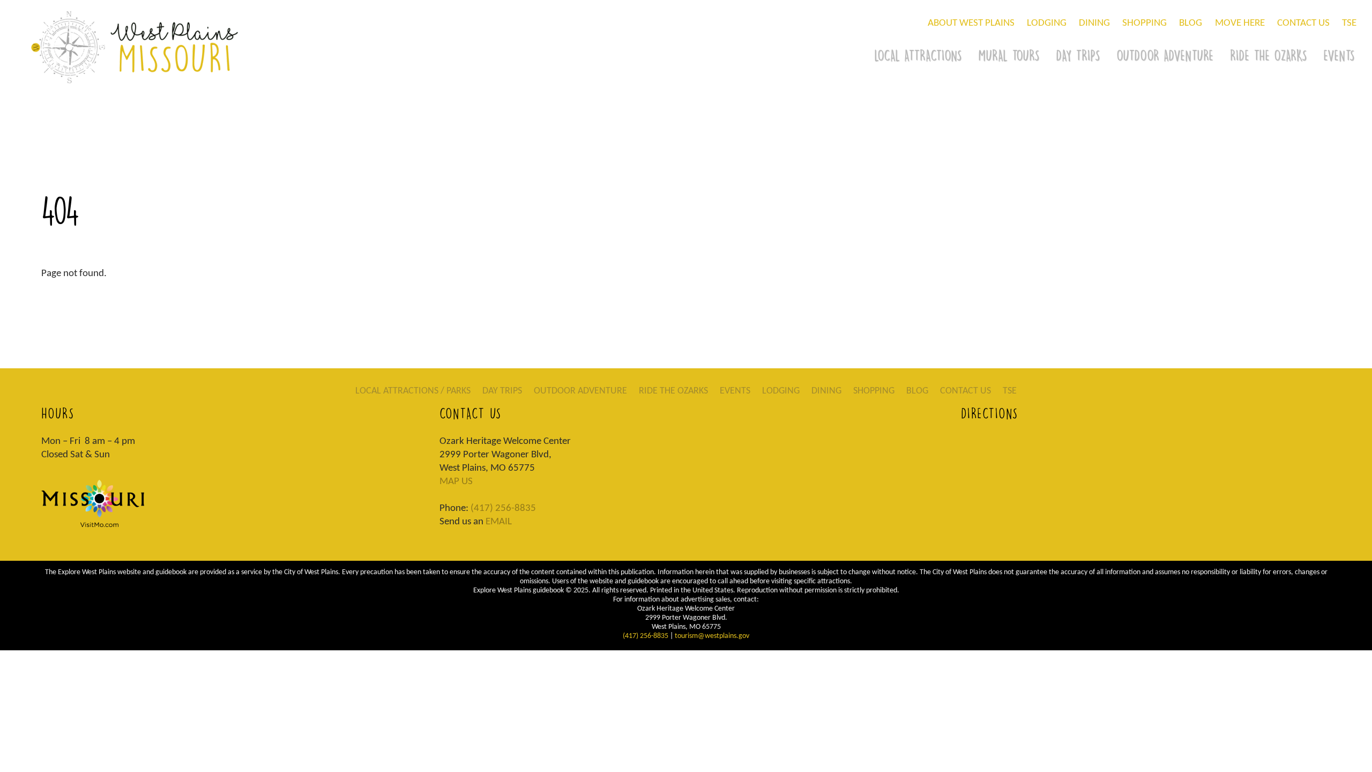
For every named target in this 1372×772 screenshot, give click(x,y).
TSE (1349, 23)
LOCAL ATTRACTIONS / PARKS (413, 391)
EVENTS (735, 391)
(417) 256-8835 (503, 508)
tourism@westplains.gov (712, 636)
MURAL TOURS (1008, 55)
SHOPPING (1144, 23)
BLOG (1190, 23)
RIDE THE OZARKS (1268, 55)
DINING (1094, 23)
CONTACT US (1303, 23)
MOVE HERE (1240, 23)
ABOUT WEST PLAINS (971, 23)
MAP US (456, 482)
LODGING (1047, 23)
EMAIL (499, 522)
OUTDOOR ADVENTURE (1164, 55)
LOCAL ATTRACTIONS (917, 55)
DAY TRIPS (1078, 55)
